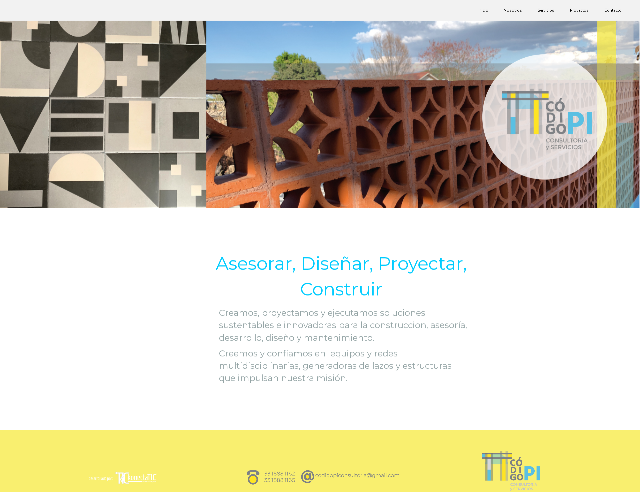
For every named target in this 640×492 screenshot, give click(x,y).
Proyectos (579, 10)
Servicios (546, 10)
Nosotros (513, 10)
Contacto (613, 10)
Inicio (483, 10)
